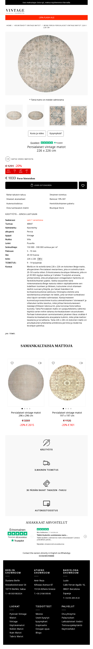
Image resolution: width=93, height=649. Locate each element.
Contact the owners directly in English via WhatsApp (46, 553)
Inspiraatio (41, 625)
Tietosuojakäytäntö (72, 625)
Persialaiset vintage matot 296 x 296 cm (26, 414)
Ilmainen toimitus (58, 194)
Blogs (38, 632)
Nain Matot (16, 632)
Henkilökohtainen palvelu (62, 203)
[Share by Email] (38, 333)
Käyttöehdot (68, 628)
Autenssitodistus (14, 203)
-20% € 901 (67, 425)
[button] (22, 408)
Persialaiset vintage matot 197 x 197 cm (67, 414)
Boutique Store (57, 208)
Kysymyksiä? (56, 133)
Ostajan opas (42, 628)
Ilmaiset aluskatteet (15, 199)
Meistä (39, 613)
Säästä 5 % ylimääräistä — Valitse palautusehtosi (46, 2)
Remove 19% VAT (58, 199)
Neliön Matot (16, 628)
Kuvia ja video (37, 133)
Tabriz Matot (16, 636)
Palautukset (68, 617)
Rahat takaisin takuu (16, 194)
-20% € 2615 (26, 425)
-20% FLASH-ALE (46, 17)
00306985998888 (46, 556)
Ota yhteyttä (68, 613)
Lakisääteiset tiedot (72, 621)
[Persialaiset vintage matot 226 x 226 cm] (14, 116)
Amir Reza (39, 580)
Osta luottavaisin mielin (17, 208)
